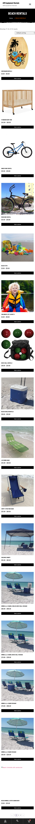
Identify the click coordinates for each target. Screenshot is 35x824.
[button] (30, 4)
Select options (17, 78)
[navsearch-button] (17, 821)
